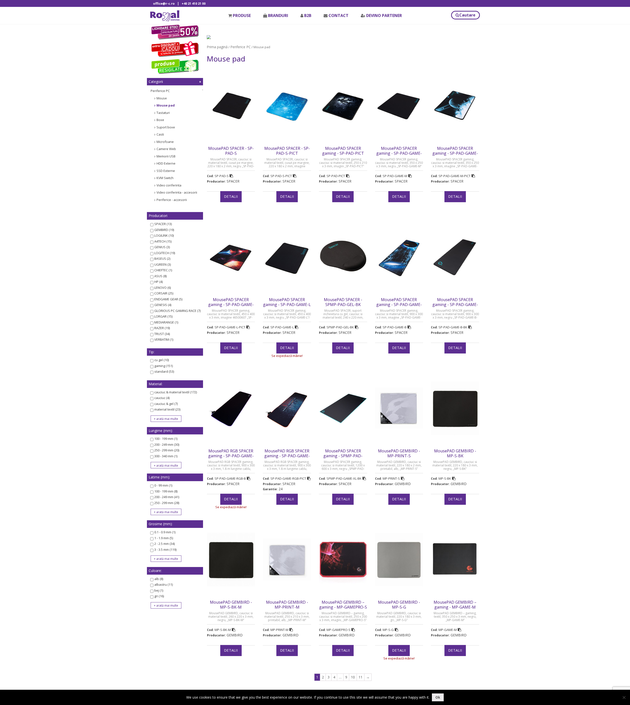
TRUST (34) (162, 334)
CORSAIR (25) (163, 293)
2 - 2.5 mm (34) (164, 543)
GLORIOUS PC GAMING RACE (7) (177, 310)
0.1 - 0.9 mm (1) (164, 532)
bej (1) (158, 590)
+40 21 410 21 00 (193, 3)
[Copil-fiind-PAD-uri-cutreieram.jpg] (209, 36)
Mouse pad (166, 105)
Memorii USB (166, 156)
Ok (437, 697)
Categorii (156, 81)
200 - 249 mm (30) (166, 444)
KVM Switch (165, 178)
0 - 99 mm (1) (163, 485)
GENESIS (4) (162, 305)
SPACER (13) (163, 224)
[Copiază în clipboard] (231, 176)
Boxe (160, 120)
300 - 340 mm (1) (165, 456)
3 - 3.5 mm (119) (165, 549)
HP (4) (158, 281)
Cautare (467, 15)
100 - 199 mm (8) (165, 491)
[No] (623, 697)
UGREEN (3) (162, 264)
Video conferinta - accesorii (177, 192)
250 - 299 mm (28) (166, 503)
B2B (307, 15)
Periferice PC (160, 91)
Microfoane (165, 141)
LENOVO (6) (162, 287)
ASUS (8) (160, 276)
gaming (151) (163, 366)
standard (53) (164, 371)
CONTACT (338, 15)
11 (360, 677)
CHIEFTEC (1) (163, 270)
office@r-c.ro (164, 3)
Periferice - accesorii (172, 200)
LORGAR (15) (163, 316)
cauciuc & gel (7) (166, 403)
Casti (160, 134)
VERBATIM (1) (163, 339)
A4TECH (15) (163, 241)
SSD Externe (166, 171)
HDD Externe (166, 163)
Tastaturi (163, 112)
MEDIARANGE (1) (166, 322)
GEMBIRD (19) (164, 230)
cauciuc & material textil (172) (175, 392)
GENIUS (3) (162, 247)
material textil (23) (167, 409)
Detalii (231, 196)
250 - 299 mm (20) (166, 450)
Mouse (162, 98)
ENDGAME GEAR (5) (168, 299)
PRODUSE (242, 15)
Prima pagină (217, 47)
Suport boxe (166, 127)
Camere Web (166, 149)
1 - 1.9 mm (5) (163, 538)
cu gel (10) (161, 360)
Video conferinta (169, 185)
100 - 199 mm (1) (165, 438)
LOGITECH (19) (164, 253)
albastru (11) (163, 584)
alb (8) (158, 579)
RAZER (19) (162, 328)
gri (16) (159, 596)
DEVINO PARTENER (384, 15)
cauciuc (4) (162, 398)
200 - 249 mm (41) (166, 497)
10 (353, 677)
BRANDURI (278, 15)
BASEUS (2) (162, 258)
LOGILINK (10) (164, 235)
